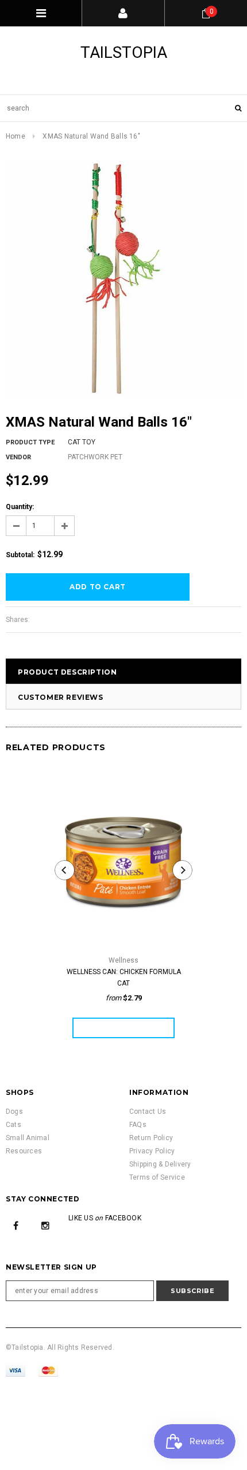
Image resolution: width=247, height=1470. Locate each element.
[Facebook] (16, 1225)
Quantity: (20, 507)
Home (15, 136)
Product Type (30, 442)
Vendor (18, 457)
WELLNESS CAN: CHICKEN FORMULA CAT (124, 977)
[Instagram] (45, 1225)
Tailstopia (123, 52)
